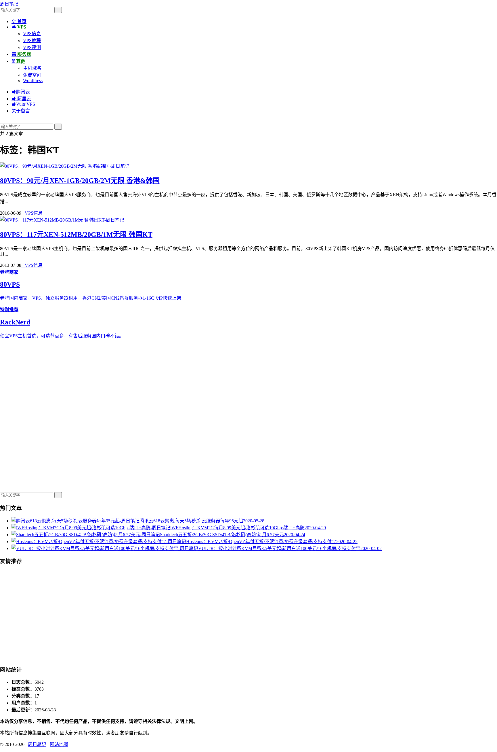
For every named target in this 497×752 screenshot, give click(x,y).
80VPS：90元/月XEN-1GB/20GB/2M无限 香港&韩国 (80, 180)
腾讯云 (21, 91)
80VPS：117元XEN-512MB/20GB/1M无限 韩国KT (76, 234)
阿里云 (21, 98)
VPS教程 (32, 40)
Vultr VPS (23, 104)
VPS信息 (32, 33)
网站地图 (59, 744)
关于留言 (21, 110)
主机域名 (32, 68)
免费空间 (32, 75)
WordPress (33, 80)
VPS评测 (32, 47)
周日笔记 (9, 3)
